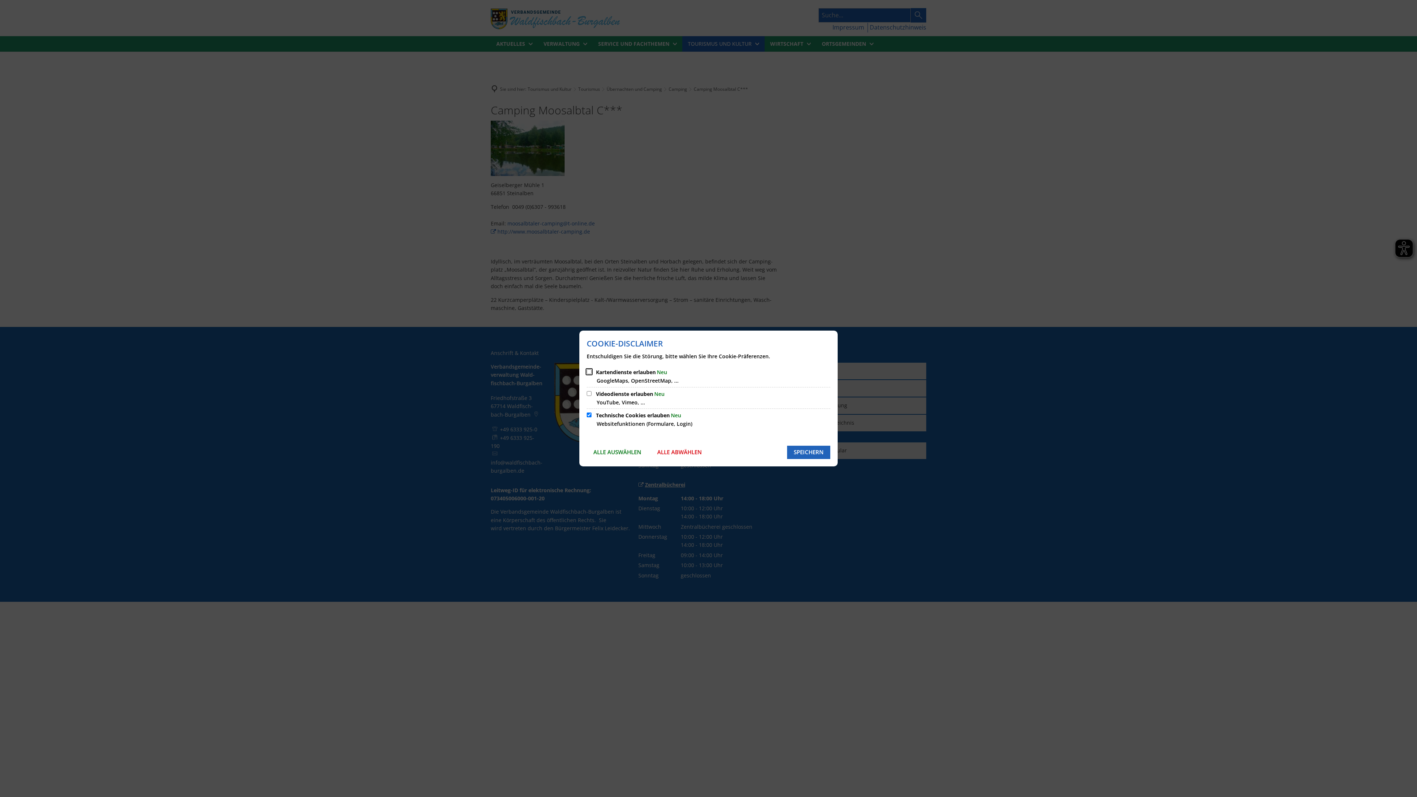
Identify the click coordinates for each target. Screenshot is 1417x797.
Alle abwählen (679, 452)
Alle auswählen (617, 452)
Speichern (809, 452)
